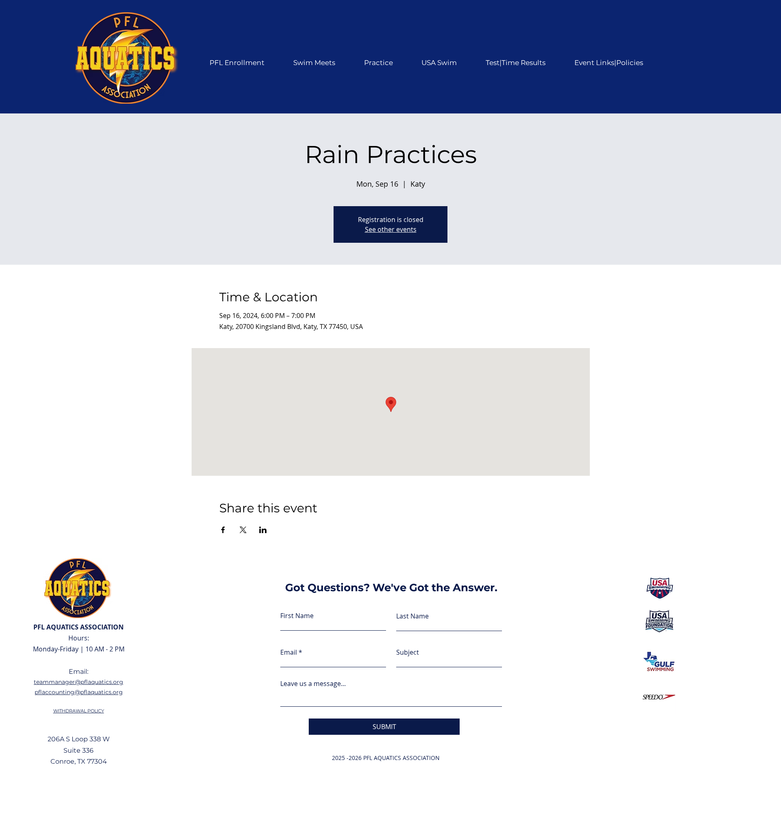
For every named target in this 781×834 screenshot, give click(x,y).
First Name (297, 615)
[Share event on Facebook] (223, 530)
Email (288, 652)
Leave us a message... (313, 683)
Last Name (412, 616)
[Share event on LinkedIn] (263, 530)
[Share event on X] (243, 530)
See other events (391, 229)
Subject (407, 652)
